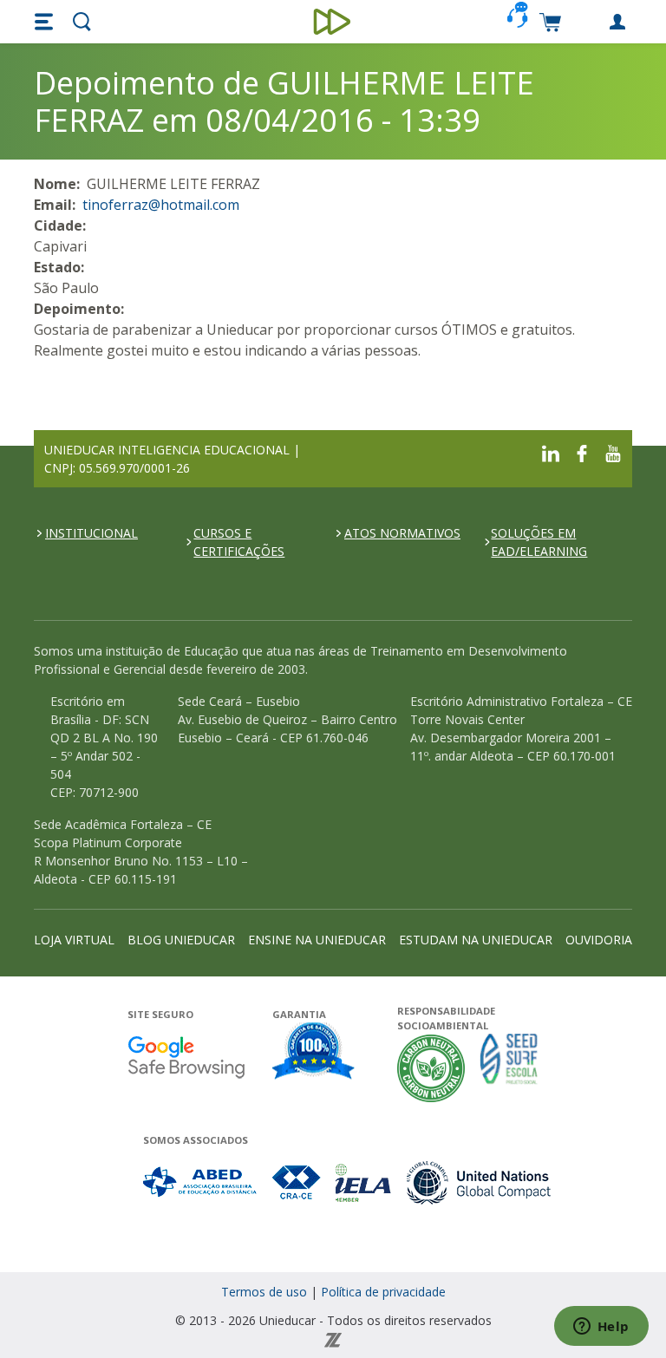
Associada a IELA (364, 1182)
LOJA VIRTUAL (74, 939)
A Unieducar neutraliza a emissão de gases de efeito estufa (431, 1068)
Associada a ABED (200, 1182)
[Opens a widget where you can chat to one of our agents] (601, 1327)
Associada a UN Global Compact (479, 1182)
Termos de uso (264, 1291)
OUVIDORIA (598, 939)
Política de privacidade (383, 1291)
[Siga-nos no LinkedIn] (550, 451)
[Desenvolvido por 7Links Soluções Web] (333, 1338)
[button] (46, 21)
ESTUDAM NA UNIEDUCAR (475, 939)
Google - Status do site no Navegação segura (186, 1056)
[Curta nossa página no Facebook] (582, 451)
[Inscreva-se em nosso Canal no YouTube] (613, 451)
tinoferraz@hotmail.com (160, 204)
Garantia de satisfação (314, 1052)
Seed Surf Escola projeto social (509, 1068)
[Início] (333, 22)
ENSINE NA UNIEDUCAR (317, 939)
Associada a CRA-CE (297, 1182)
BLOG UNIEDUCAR (181, 939)
